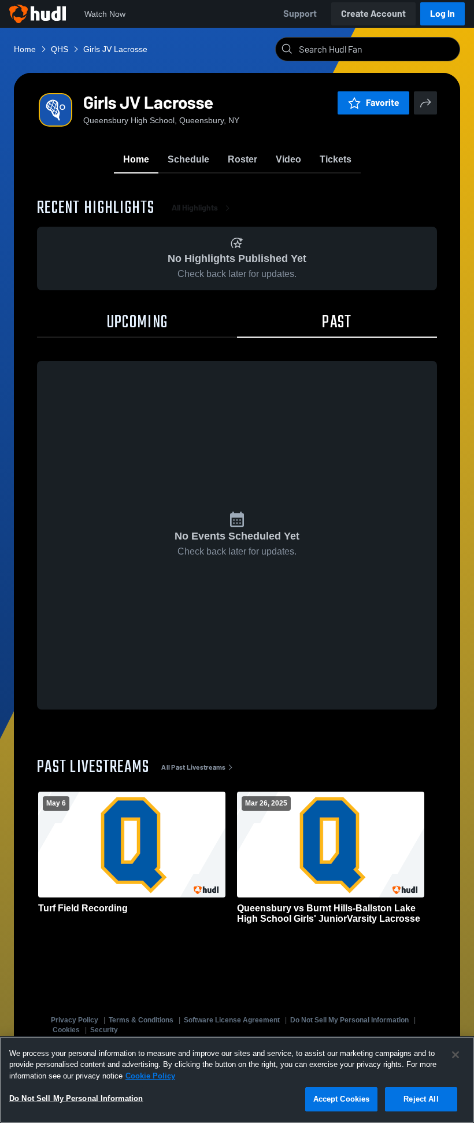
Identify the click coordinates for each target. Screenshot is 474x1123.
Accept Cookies (341, 1099)
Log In (442, 13)
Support (300, 13)
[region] (237, 1079)
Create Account (373, 13)
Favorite (382, 102)
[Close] (455, 1054)
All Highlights (195, 208)
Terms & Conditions (141, 1020)
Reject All (420, 1099)
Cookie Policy (150, 1076)
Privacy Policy (74, 1020)
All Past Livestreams (193, 767)
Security (104, 1030)
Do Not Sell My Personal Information (349, 1020)
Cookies (66, 1030)
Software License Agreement (232, 1020)
